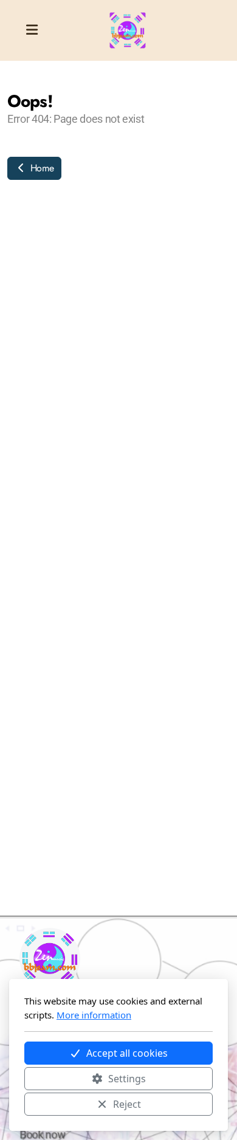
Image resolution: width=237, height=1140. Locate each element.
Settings (127, 1078)
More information (94, 1015)
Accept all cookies (127, 1053)
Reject (127, 1104)
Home (40, 168)
